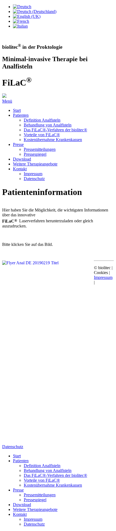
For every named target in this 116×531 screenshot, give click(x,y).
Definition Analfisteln (42, 120)
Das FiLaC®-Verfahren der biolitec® (55, 130)
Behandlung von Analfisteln (47, 125)
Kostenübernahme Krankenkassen (53, 139)
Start (17, 110)
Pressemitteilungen (40, 149)
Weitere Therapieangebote (35, 164)
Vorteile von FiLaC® (42, 134)
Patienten (21, 115)
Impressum (33, 173)
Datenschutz (34, 178)
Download (22, 159)
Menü (7, 101)
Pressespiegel (35, 154)
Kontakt (20, 169)
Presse (18, 144)
